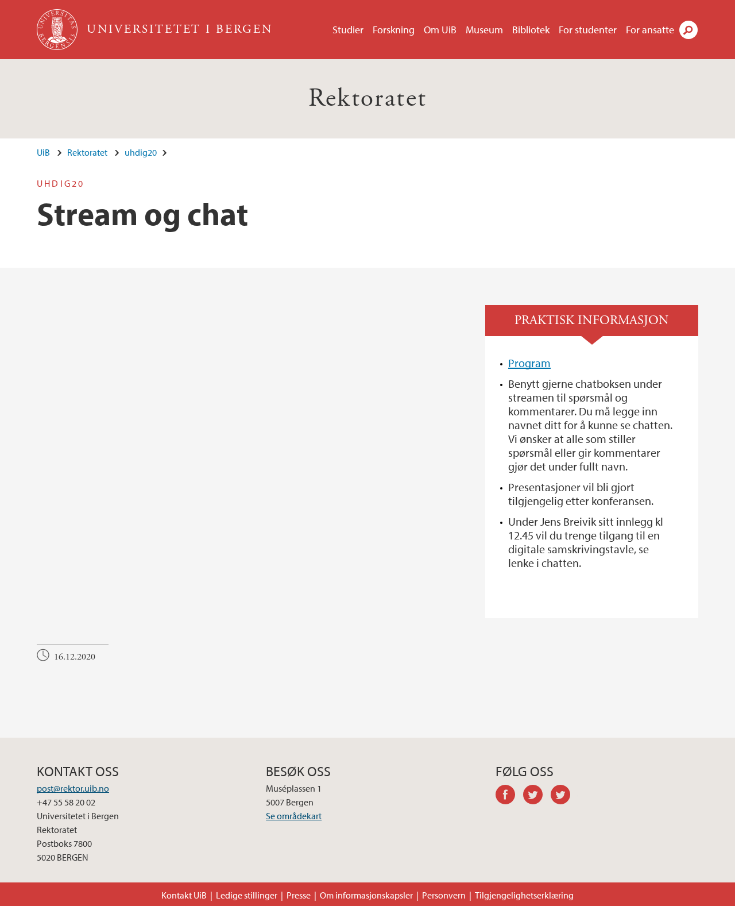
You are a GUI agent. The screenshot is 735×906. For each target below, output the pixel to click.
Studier (347, 29)
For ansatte (650, 29)
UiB (43, 152)
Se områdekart (294, 816)
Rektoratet (367, 98)
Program (529, 363)
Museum (484, 29)
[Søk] (688, 30)
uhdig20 (141, 152)
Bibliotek (531, 29)
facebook (509, 796)
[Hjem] (58, 29)
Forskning (394, 29)
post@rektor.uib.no (73, 788)
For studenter (588, 29)
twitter (537, 796)
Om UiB (440, 29)
